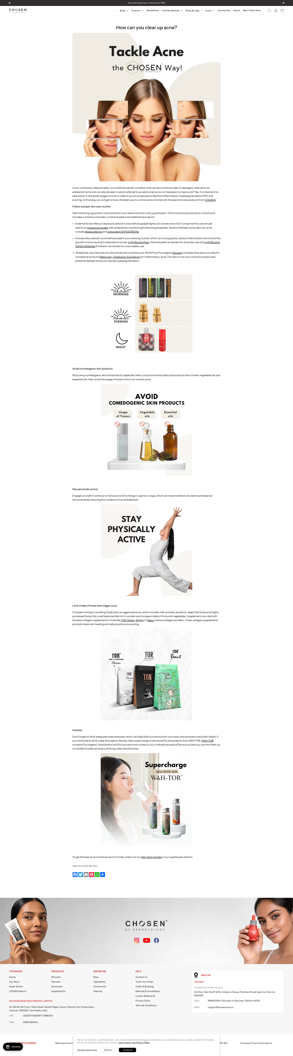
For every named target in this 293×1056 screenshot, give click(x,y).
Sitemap (97, 991)
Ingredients (99, 981)
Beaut (150, 620)
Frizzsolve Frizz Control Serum (256, 1043)
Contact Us (141, 977)
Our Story (14, 981)
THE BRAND (15, 971)
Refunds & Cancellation (148, 991)
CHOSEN (210, 199)
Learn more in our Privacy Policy (134, 1042)
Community (99, 986)
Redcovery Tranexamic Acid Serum (120, 256)
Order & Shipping (145, 986)
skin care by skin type (87, 866)
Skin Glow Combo (151, 857)
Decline (108, 1050)
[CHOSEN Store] (18, 10)
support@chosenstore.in (221, 1007)
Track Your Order (145, 981)
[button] (269, 10)
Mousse (177, 252)
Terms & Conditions (146, 1005)
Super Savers (16, 986)
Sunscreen (56, 986)
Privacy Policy (143, 1000)
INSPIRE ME (99, 971)
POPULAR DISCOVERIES (22, 1043)
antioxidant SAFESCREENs (123, 231)
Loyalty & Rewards (145, 995)
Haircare (55, 981)
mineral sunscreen (97, 227)
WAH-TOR (207, 740)
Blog (95, 977)
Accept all (127, 1050)
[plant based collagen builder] (146, 843)
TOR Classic (128, 620)
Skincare (55, 977)
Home (12, 977)
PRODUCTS (57, 971)
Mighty (140, 620)
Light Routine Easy (139, 242)
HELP (138, 971)
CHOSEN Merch (17, 991)
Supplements (58, 991)
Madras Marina (93, 231)
